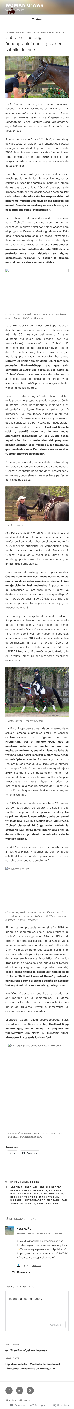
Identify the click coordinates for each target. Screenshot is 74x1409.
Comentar (56, 1324)
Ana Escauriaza (52, 32)
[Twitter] (19, 1390)
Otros (34, 1182)
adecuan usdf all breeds (43, 1187)
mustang (53, 1200)
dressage (40, 1190)
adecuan (16, 1187)
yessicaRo (24, 1228)
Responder (23, 1272)
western (51, 1203)
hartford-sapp (52, 1194)
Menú (39, 19)
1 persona (36, 1265)
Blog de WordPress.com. (19, 1400)
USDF (40, 1203)
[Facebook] (9, 1390)
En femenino (19, 1182)
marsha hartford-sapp (27, 1200)
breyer (15, 1190)
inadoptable (48, 1197)
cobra (27, 1190)
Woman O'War (24, 5)
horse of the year (24, 1197)
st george (27, 1203)
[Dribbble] (30, 1390)
